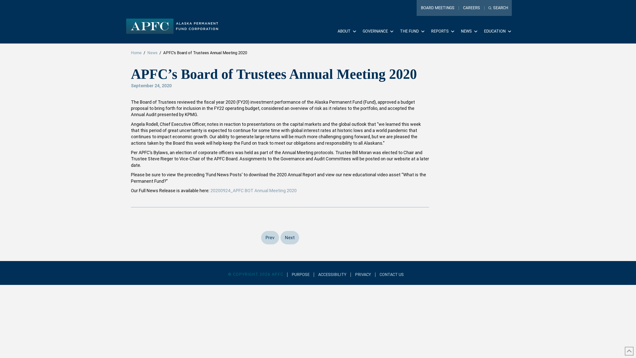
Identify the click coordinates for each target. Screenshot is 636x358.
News (152, 52)
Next (290, 237)
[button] (498, 8)
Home (136, 52)
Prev (270, 237)
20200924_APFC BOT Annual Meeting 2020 (253, 190)
